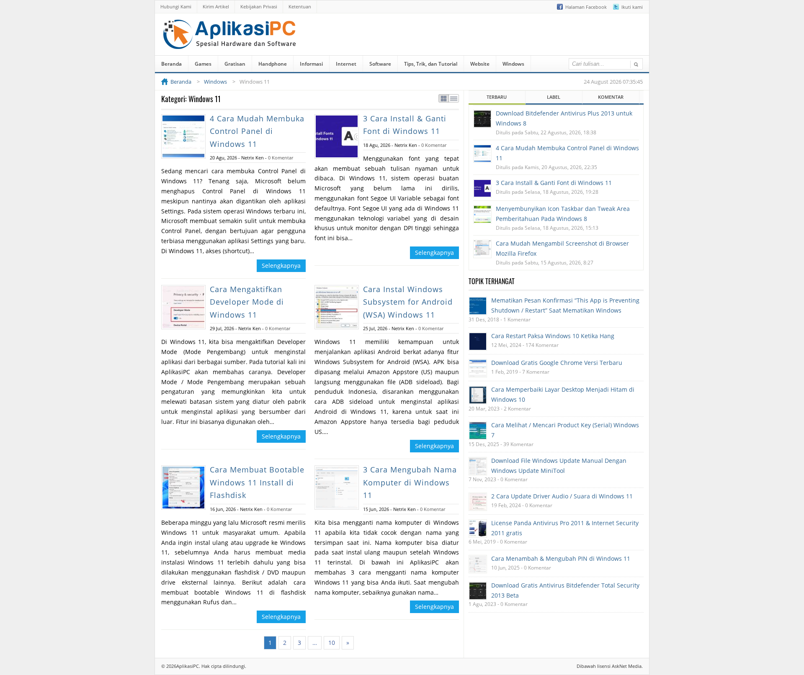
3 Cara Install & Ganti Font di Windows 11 (554, 183)
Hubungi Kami (175, 6)
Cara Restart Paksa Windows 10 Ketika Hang (552, 336)
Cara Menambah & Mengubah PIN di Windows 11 (560, 558)
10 (331, 643)
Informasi (311, 63)
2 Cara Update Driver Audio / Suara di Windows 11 (562, 496)
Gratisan (234, 63)
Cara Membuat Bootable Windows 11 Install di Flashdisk (257, 482)
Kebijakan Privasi (258, 6)
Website (480, 63)
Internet (346, 63)
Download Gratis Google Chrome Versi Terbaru (556, 363)
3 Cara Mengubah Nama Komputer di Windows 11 (410, 482)
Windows (513, 63)
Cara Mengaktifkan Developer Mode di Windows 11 (247, 302)
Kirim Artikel (216, 6)
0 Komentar (280, 157)
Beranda (171, 63)
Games (203, 63)
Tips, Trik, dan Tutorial (430, 63)
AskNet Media (627, 666)
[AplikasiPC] (230, 43)
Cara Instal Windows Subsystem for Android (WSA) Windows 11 (408, 302)
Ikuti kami (632, 7)
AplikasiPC (187, 666)
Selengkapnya (281, 265)
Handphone (272, 63)
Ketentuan (300, 6)
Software (380, 63)
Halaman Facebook (586, 7)
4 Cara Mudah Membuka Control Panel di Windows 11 (257, 131)
